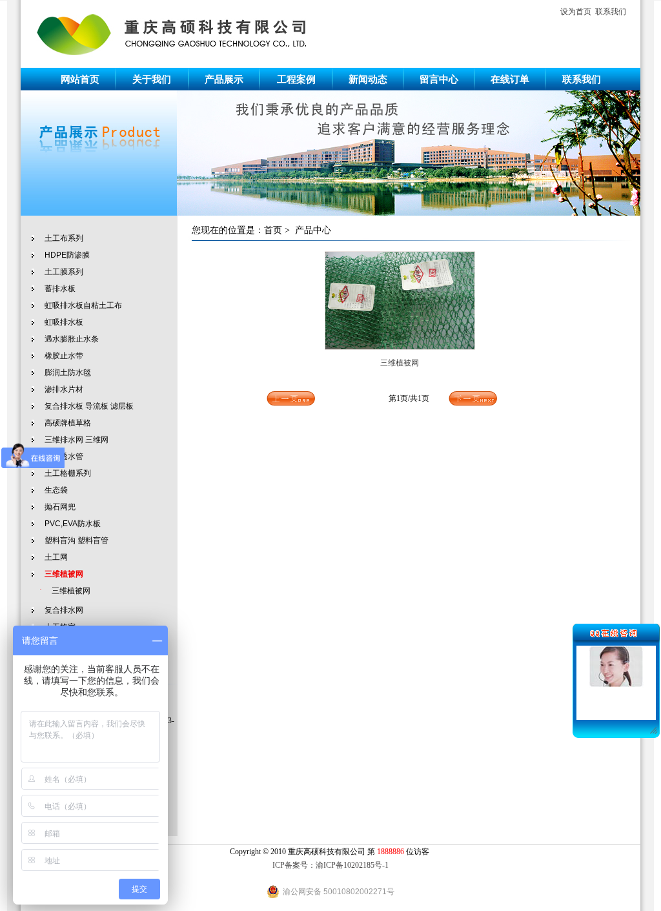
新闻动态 (368, 79)
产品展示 (224, 79)
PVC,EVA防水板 (73, 523)
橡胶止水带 (64, 355)
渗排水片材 (64, 389)
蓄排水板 (60, 288)
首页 (273, 230)
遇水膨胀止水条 (72, 338)
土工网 (56, 557)
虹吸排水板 (64, 322)
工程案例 (296, 79)
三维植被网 (71, 590)
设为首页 (575, 11)
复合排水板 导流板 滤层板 (89, 406)
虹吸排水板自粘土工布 (83, 305)
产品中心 (313, 230)
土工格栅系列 (68, 473)
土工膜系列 (64, 271)
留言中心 (439, 79)
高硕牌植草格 (68, 422)
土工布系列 (64, 238)
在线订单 (510, 79)
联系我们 (610, 11)
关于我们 (151, 79)
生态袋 (56, 490)
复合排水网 (64, 610)
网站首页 (80, 79)
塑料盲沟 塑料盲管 (76, 540)
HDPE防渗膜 (67, 255)
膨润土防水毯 (68, 372)
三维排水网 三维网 (76, 439)
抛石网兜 (60, 506)
